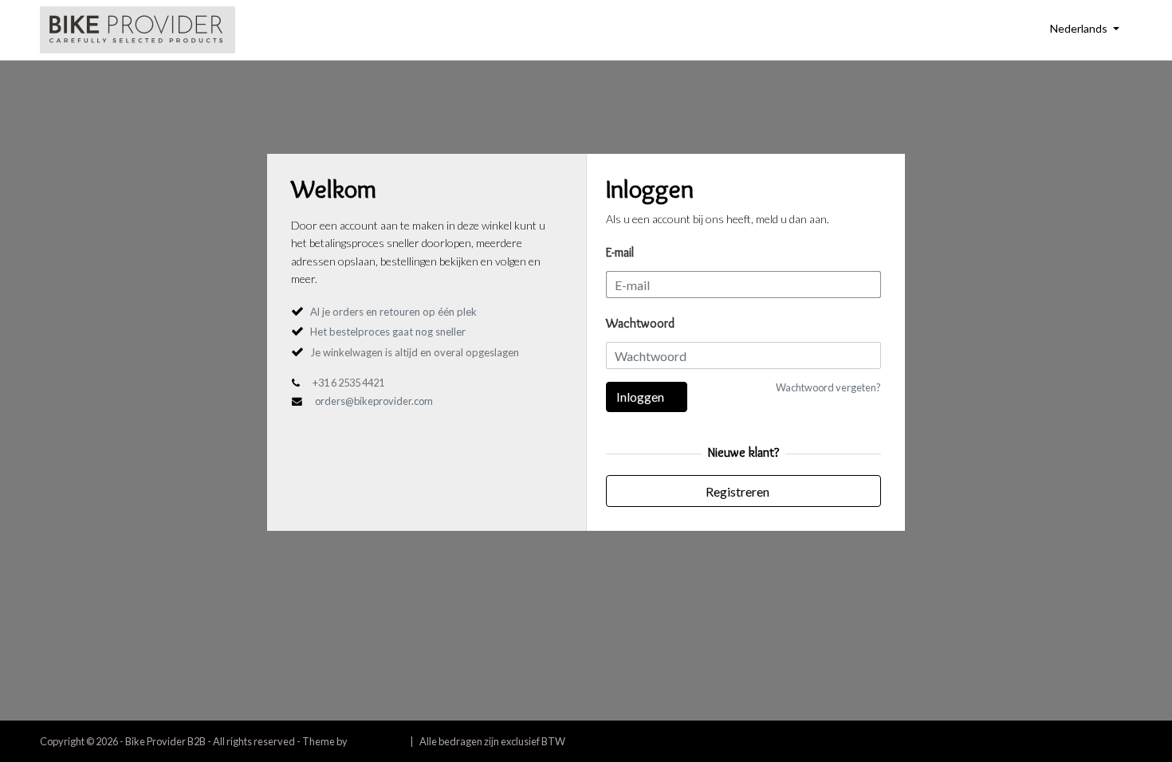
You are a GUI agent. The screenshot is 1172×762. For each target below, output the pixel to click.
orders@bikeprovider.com (374, 401)
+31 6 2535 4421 (348, 382)
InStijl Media (376, 741)
